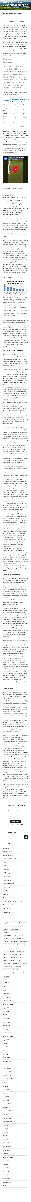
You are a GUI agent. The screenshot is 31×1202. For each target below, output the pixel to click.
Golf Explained (7, 866)
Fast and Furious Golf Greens (13, 21)
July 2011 (5, 1129)
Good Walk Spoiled (8, 883)
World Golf (6, 976)
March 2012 (6, 1100)
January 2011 (6, 1150)
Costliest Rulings (17, 926)
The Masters (7, 970)
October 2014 (7, 1001)
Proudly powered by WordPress (12, 1198)
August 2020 (7, 986)
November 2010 (7, 1153)
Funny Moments (19, 938)
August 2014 (6, 1008)
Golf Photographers (8, 873)
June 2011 (6, 1132)
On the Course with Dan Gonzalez (12, 901)
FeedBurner (19, 824)
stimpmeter (10, 44)
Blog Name (14, 923)
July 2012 (5, 1086)
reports (12, 960)
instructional (20, 951)
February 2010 (7, 1182)
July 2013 (5, 1043)
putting (21, 957)
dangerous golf (15, 929)
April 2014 (6, 1018)
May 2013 (6, 1050)
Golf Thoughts (7, 876)
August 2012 (6, 1082)
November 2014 (7, 997)
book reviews (23, 923)
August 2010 (6, 1161)
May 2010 (6, 1171)
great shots (23, 941)
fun (12, 938)
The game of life (17, 966)
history (13, 945)
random (6, 960)
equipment (7, 932)
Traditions (16, 973)
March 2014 (6, 1022)
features (6, 938)
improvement (19, 948)
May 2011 (5, 1136)
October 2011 (7, 1118)
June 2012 (6, 1089)
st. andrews (16, 963)
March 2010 (6, 1178)
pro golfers (14, 957)
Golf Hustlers (6, 869)
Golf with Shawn (7, 880)
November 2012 (7, 1072)
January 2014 (6, 1029)
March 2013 (6, 1057)
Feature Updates (8, 855)
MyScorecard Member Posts (11, 898)
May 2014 (6, 1015)
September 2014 (8, 1004)
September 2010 (8, 1157)
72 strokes (6, 848)
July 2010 (5, 1164)
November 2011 (7, 1114)
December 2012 (7, 1068)
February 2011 (7, 1146)
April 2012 (6, 1097)
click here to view (8, 152)
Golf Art (5, 862)
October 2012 (7, 1075)
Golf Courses (14, 941)
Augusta (6, 923)
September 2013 (8, 1036)
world (22, 973)
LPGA (5, 954)
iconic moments (8, 948)
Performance (13, 954)
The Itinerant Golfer (8, 905)
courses (6, 929)
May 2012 (6, 1093)
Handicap (6, 945)
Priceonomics (7, 206)
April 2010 (6, 1175)
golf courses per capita (10, 212)
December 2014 (7, 993)
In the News (6, 891)
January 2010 (6, 1186)
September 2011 (8, 1121)
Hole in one (20, 945)
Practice (6, 957)
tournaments (7, 973)
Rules (18, 960)
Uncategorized (7, 912)
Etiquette (14, 932)
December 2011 (7, 1111)
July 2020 (5, 990)
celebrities (7, 926)
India (5, 951)
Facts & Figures (7, 851)
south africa (7, 963)
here (13, 316)
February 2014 (7, 1025)
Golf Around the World (9, 859)
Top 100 (15, 970)
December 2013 (7, 1033)
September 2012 (8, 1079)
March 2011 (6, 1143)
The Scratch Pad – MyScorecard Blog (15, 3)
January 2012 (6, 1107)
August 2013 (6, 1040)
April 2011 (6, 1139)
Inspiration (6, 894)
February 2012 (7, 1104)
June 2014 (6, 1011)
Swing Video (7, 966)
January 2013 (6, 1065)
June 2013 (6, 1047)
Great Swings (7, 887)
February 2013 (7, 1061)
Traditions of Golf (7, 908)
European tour (8, 935)
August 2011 (6, 1125)
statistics (24, 963)
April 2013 (6, 1054)
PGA (20, 954)
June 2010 (6, 1168)
